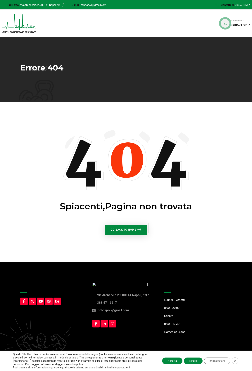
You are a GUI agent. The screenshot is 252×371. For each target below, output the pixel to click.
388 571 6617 (107, 302)
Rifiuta (193, 360)
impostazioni (122, 367)
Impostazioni (217, 360)
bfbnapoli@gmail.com (93, 5)
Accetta (172, 360)
